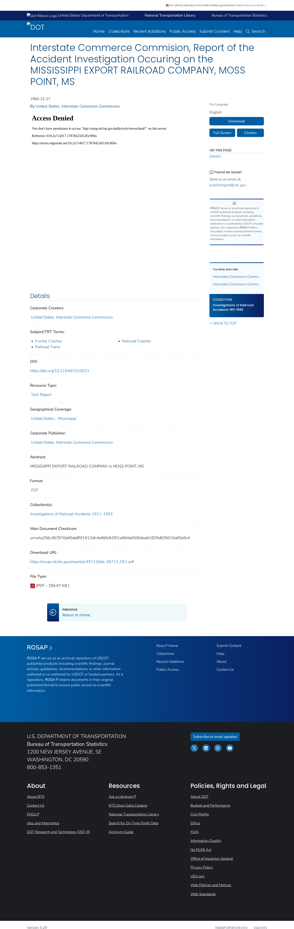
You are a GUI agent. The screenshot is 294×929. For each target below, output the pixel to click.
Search (258, 31)
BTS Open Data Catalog (128, 805)
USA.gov (197, 876)
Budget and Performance (210, 805)
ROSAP (37, 647)
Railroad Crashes (136, 341)
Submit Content (215, 31)
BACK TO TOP (225, 323)
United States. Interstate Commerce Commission (78, 106)
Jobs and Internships (43, 823)
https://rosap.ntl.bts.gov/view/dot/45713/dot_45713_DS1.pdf (82, 561)
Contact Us (225, 669)
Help (238, 31)
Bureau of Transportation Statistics (239, 15)
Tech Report (41, 394)
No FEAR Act (200, 849)
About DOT (199, 796)
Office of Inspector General (211, 858)
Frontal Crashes (48, 341)
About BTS (35, 796)
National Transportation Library (134, 814)
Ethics (195, 823)
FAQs (31, 814)
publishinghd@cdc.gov (227, 185)
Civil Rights (199, 814)
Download (236, 121)
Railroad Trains (47, 346)
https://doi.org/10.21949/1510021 (60, 370)
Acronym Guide (121, 831)
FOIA (194, 831)
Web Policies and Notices (210, 885)
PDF (34, 490)
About (221, 661)
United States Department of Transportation (92, 15)
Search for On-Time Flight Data (133, 823)
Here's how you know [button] (250, 5)
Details (215, 156)
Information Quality (205, 840)
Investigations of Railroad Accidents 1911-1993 (71, 514)
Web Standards (203, 894)
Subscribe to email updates (215, 736)
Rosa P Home (167, 645)
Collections (119, 31)
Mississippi (67, 418)
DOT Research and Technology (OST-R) (58, 831)
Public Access (183, 31)
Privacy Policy (201, 867)
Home (99, 31)
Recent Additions (149, 31)
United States (42, 418)
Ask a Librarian (121, 796)
